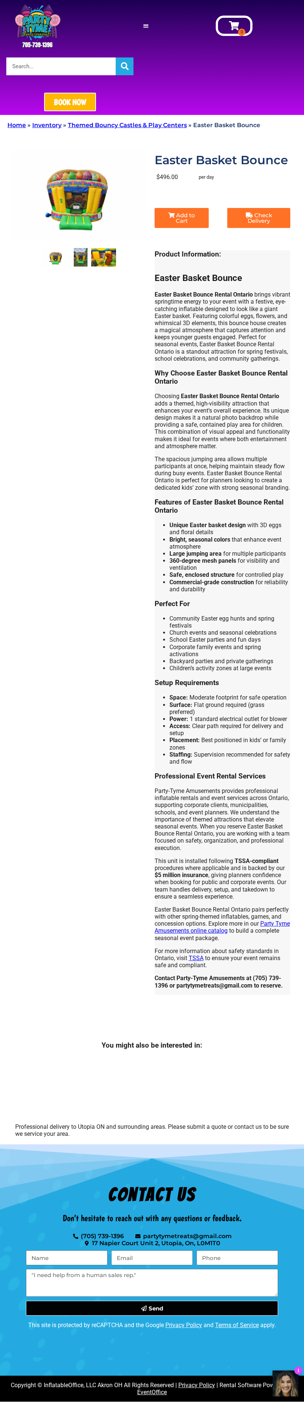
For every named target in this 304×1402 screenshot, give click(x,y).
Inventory (47, 125)
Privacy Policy (183, 1325)
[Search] (124, 66)
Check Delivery (260, 218)
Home (16, 125)
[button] (146, 26)
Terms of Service (237, 1325)
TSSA (196, 958)
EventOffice (152, 1392)
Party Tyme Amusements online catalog (222, 927)
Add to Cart (185, 218)
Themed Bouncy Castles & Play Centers (127, 125)
